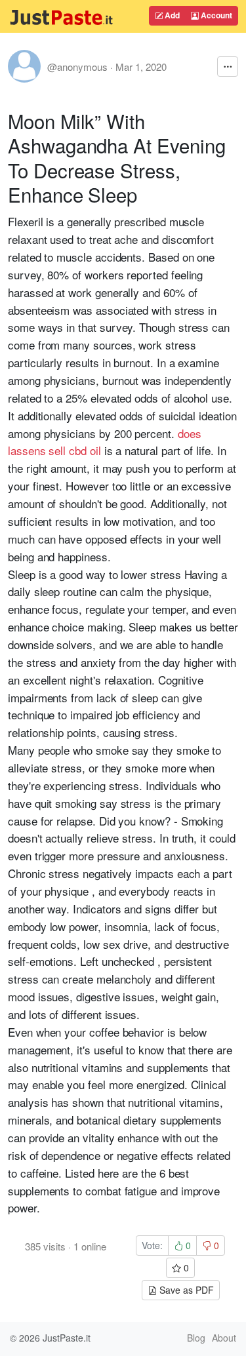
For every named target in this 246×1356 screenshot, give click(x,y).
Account (215, 15)
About (224, 1337)
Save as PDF (185, 1289)
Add (171, 15)
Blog (196, 1337)
